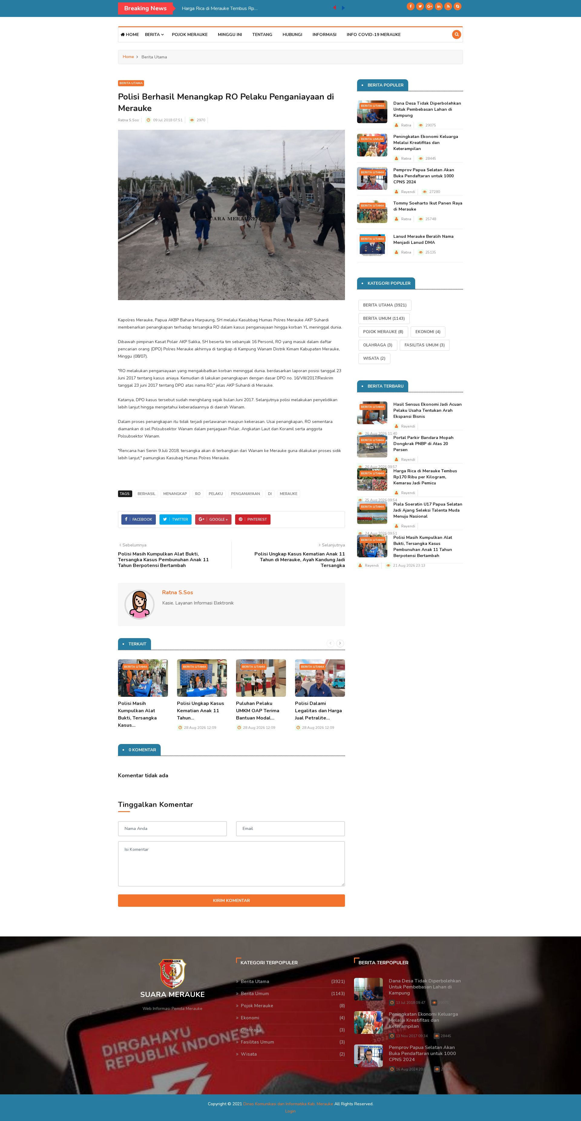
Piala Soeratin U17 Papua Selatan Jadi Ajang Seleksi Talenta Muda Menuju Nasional (257, 8)
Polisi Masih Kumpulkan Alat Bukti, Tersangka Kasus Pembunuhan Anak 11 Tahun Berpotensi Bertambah (422, 547)
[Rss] (448, 6)
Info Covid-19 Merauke (374, 35)
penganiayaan (245, 493)
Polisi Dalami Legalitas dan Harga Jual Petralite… (318, 710)
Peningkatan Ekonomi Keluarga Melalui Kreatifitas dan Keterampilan (425, 143)
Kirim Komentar (231, 900)
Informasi (324, 35)
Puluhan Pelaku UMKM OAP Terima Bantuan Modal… (257, 710)
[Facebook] (411, 6)
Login (290, 1111)
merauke (288, 493)
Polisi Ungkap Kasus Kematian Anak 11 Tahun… (200, 710)
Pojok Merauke (190, 35)
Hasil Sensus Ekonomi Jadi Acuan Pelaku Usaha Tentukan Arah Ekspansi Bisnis (427, 410)
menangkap (175, 493)
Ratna (406, 125)
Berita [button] (153, 35)
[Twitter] (420, 6)
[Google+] (429, 6)
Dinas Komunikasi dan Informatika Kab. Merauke (288, 1104)
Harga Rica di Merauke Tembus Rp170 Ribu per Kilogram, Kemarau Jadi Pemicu (425, 477)
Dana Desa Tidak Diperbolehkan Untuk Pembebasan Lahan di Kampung (427, 109)
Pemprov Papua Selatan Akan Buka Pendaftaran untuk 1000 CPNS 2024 (423, 176)
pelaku (216, 493)
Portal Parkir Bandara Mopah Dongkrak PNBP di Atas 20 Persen (423, 444)
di (270, 493)
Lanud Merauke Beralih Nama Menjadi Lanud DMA (423, 239)
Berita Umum (372, 139)
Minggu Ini (230, 35)
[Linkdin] (439, 6)
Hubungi (292, 35)
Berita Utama (131, 83)
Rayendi (408, 191)
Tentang (262, 35)
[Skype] (457, 6)
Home (132, 35)
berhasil (146, 493)
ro (198, 493)
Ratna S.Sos (128, 120)
